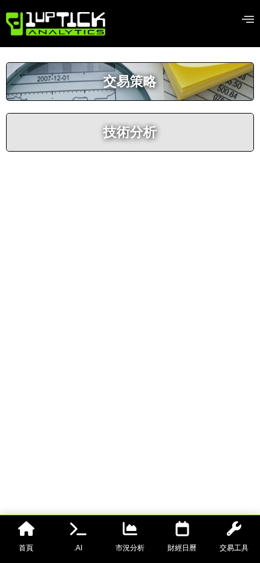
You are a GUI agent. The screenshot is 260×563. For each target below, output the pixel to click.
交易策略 (130, 81)
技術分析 (130, 132)
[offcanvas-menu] (248, 19)
